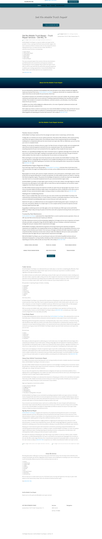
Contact (53, 5)
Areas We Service (60, 5)
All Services (51, 256)
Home (39, 5)
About (48, 5)
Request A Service (73, 1)
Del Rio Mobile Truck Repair (45, 92)
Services (44, 5)
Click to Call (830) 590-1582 (51, 25)
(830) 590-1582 (27, 72)
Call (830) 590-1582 (28, 1)
